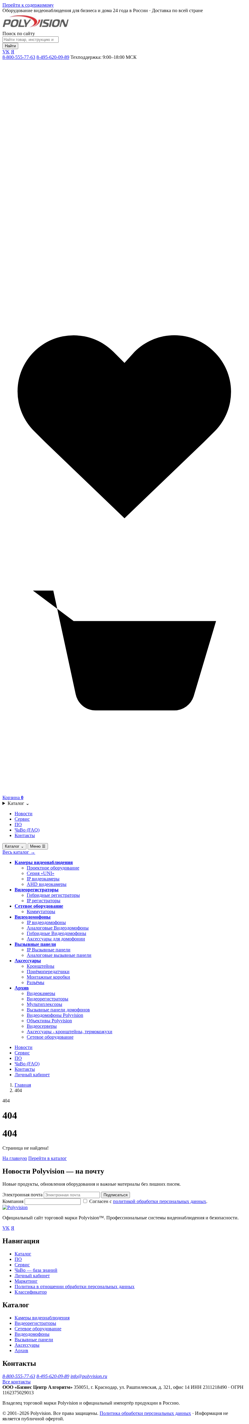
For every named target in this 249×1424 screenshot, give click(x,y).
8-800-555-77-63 (18, 57)
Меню (38, 846)
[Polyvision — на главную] (35, 28)
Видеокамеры (41, 993)
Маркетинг (26, 1281)
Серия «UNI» (40, 873)
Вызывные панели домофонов (58, 1009)
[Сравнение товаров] (124, 302)
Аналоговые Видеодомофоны (58, 927)
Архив (22, 987)
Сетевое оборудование (39, 906)
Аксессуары (28, 960)
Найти (10, 46)
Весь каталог (18, 852)
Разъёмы (35, 982)
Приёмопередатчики (48, 971)
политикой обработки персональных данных (159, 1201)
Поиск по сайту (18, 33)
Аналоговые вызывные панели (59, 955)
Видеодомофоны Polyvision (55, 1015)
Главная (23, 1084)
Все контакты (16, 1381)
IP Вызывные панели (48, 949)
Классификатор (31, 1292)
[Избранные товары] (124, 547)
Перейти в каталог (47, 1158)
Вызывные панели (35, 944)
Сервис (22, 819)
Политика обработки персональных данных (145, 1413)
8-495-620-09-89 (52, 57)
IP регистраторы (43, 900)
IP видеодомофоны (46, 922)
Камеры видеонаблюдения (44, 862)
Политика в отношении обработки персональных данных (75, 1286)
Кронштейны (40, 966)
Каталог (18, 803)
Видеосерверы (42, 1026)
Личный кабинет (32, 1074)
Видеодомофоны (33, 917)
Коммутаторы (41, 911)
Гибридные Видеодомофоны (56, 933)
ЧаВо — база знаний (36, 1270)
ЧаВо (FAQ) (27, 830)
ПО (18, 824)
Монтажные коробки (48, 977)
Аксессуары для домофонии (56, 938)
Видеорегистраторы (37, 889)
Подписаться (116, 1195)
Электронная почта (22, 1194)
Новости (23, 813)
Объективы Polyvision (49, 1020)
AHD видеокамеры (47, 884)
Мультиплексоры (44, 1004)
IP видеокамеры (43, 878)
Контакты (25, 835)
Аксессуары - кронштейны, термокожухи (69, 1031)
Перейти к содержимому (28, 5)
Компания (13, 1201)
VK (6, 51)
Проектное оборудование (53, 867)
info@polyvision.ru (88, 1376)
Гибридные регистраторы (53, 895)
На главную (14, 1158)
